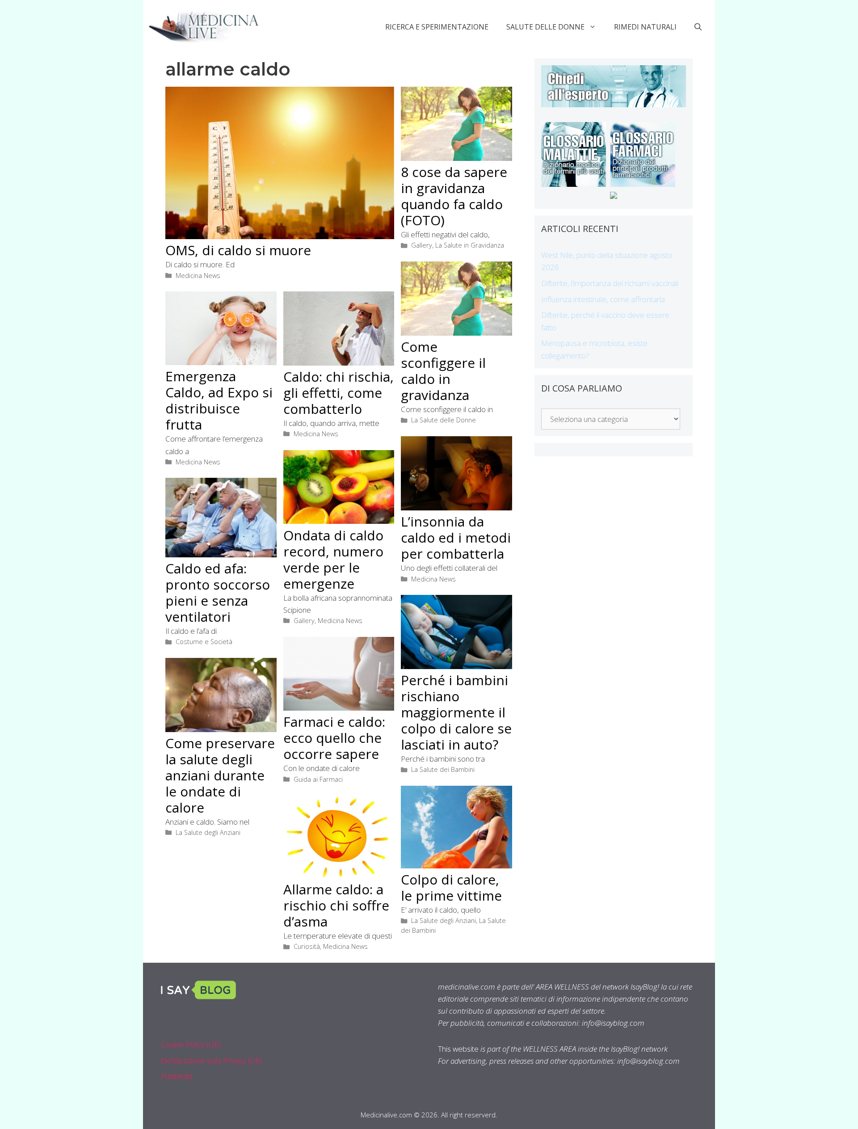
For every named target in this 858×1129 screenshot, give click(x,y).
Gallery (421, 245)
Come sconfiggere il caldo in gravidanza (443, 370)
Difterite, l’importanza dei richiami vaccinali (609, 283)
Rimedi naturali (645, 27)
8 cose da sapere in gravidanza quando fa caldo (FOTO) (454, 196)
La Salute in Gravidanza (469, 245)
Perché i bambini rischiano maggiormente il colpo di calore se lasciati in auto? (456, 712)
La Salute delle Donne (443, 420)
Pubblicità (176, 1076)
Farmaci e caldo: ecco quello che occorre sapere (334, 737)
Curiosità (307, 946)
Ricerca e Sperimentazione (436, 27)
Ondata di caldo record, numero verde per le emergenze (333, 559)
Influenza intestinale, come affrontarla (603, 299)
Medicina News (198, 275)
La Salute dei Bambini (443, 769)
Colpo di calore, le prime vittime (451, 887)
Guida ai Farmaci (318, 779)
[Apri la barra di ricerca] (698, 27)
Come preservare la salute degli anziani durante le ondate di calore (220, 775)
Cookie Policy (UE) (191, 1044)
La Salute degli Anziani (208, 832)
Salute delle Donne (545, 27)
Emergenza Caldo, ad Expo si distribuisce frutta (219, 400)
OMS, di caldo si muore (238, 250)
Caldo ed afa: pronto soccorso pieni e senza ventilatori (217, 592)
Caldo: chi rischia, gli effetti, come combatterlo (338, 392)
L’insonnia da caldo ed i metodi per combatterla (456, 537)
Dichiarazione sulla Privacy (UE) (211, 1060)
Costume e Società (204, 641)
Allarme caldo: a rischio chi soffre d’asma (336, 905)
